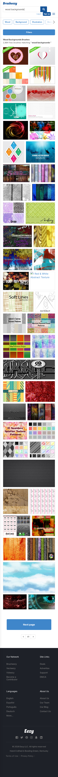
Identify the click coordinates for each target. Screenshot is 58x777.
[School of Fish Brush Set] (40, 152)
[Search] (43, 9)
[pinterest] (26, 737)
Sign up (47, 14)
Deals (42, 664)
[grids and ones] (13, 213)
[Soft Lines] (18, 302)
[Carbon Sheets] (14, 411)
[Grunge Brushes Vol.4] (17, 259)
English (9, 698)
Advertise (44, 668)
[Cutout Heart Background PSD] (42, 56)
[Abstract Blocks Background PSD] (15, 75)
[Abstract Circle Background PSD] (14, 93)
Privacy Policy (27, 756)
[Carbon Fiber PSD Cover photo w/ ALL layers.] (29, 370)
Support (44, 672)
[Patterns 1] (42, 431)
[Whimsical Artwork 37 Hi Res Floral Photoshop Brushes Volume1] (42, 130)
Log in (39, 14)
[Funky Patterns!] (42, 501)
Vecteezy (11, 668)
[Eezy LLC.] (29, 731)
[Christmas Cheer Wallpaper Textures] (43, 526)
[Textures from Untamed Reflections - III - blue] (43, 192)
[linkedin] (41, 737)
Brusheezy (11, 664)
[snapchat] (36, 737)
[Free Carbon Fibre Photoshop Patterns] (29, 473)
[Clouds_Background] (29, 577)
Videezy (10, 672)
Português (11, 707)
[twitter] (21, 737)
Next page (29, 624)
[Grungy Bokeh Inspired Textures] (16, 281)
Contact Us (45, 711)
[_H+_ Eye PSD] (41, 601)
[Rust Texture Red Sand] (15, 601)
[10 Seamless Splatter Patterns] (15, 431)
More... (9, 715)
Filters (29, 32)
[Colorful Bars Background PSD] (42, 75)
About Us (44, 698)
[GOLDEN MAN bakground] (17, 236)
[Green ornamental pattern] (40, 213)
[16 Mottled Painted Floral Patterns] (41, 323)
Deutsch (10, 711)
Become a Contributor (11, 678)
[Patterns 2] (15, 449)
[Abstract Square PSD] (13, 152)
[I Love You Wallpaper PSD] (41, 93)
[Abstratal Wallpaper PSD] (15, 130)
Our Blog (44, 707)
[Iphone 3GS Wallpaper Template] (16, 526)
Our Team (44, 702)
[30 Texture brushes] (14, 549)
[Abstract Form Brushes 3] (45, 302)
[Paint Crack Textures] (15, 501)
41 (28, 636)
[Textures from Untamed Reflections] (41, 411)
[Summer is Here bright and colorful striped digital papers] (13, 391)
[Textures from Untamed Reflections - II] (16, 192)
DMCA (43, 677)
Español (10, 702)
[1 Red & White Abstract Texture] (42, 281)
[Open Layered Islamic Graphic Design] (14, 111)
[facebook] (17, 737)
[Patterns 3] (42, 449)
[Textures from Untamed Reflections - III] (43, 173)
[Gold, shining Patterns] (44, 236)
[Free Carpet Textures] (41, 549)
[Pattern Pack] (41, 111)
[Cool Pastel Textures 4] (43, 346)
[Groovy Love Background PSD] (15, 56)
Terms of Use (12, 756)
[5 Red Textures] (40, 391)
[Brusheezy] (10, 3)
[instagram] (31, 737)
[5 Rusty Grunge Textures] (16, 173)
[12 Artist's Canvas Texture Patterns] (14, 323)
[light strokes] (44, 259)
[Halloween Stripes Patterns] (16, 346)
